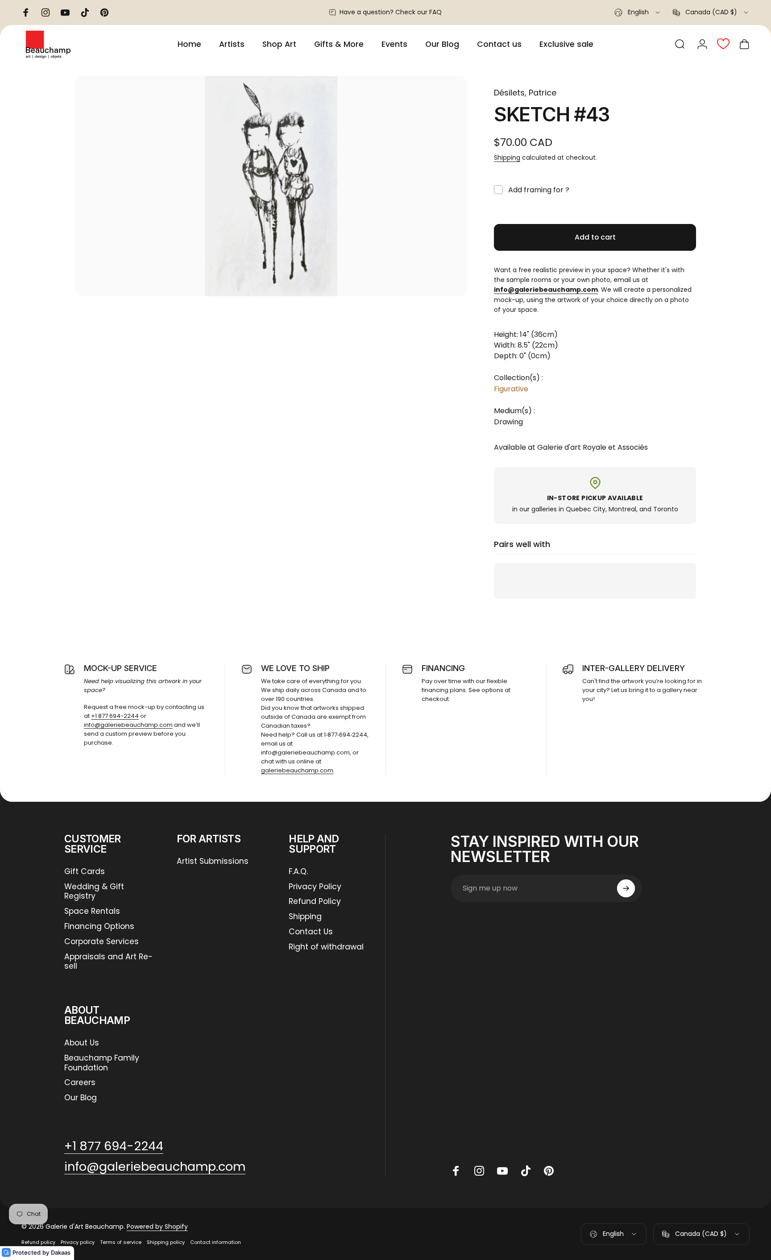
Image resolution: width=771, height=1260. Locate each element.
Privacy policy (78, 1242)
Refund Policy (315, 902)
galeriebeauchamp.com (297, 770)
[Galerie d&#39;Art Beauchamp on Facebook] (456, 1170)
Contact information (215, 1242)
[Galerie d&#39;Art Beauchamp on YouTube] (502, 1170)
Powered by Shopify (157, 1226)
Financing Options (99, 927)
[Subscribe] (626, 888)
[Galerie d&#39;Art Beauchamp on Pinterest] (548, 1170)
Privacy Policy (315, 887)
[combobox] (637, 12)
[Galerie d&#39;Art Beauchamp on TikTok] (525, 1170)
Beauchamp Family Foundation (101, 1063)
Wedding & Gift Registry (94, 892)
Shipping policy (166, 1242)
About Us (81, 1043)
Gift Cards (84, 872)
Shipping (507, 157)
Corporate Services (101, 942)
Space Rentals (92, 911)
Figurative (511, 389)
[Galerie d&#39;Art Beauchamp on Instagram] (479, 1170)
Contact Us (311, 932)
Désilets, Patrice (525, 92)
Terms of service (120, 1242)
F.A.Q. (298, 872)
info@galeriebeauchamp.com (128, 725)
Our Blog (80, 1098)
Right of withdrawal (326, 947)
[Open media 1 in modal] (271, 186)
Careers (79, 1083)
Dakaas (60, 1252)
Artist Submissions (213, 861)
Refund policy (38, 1242)
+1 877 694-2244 (115, 716)
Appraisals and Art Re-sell (108, 962)
